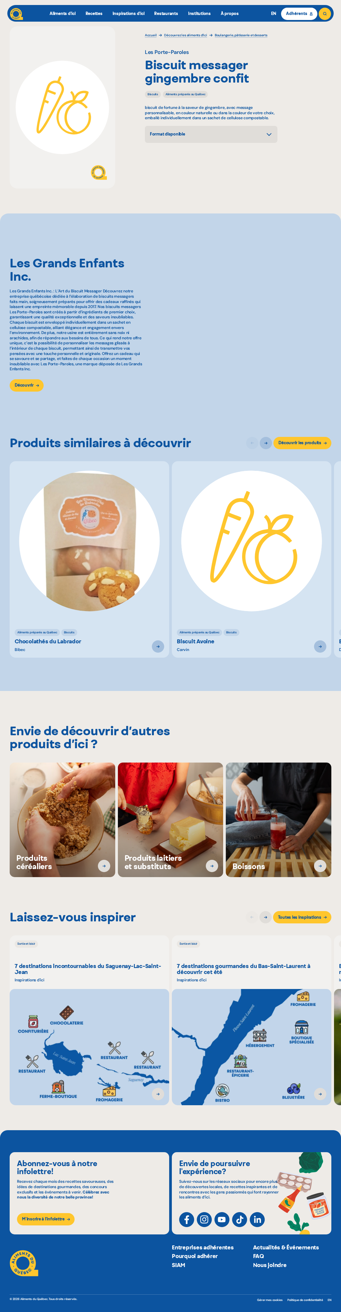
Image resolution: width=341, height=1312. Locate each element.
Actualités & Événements (286, 1247)
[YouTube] (221, 1219)
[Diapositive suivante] (266, 443)
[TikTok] (239, 1219)
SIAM (178, 1265)
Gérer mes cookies (269, 1300)
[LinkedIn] (257, 1219)
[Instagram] (204, 1219)
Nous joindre (270, 1265)
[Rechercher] (325, 14)
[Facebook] (186, 1219)
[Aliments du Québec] (16, 14)
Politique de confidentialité (305, 1300)
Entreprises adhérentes (203, 1247)
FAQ (258, 1256)
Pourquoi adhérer (195, 1256)
